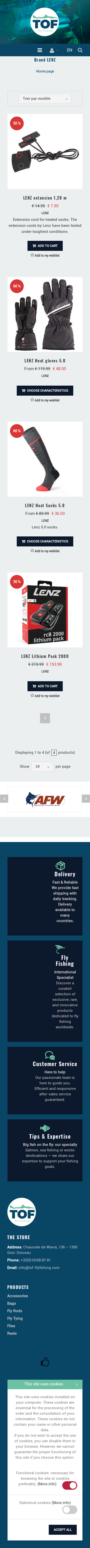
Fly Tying (15, 1318)
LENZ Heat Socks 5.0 (45, 505)
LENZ (45, 213)
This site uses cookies (43, 1384)
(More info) (47, 1484)
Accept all (63, 1529)
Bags (11, 1303)
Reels (12, 1333)
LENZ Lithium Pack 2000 (45, 656)
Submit (19, 1529)
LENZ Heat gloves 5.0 (45, 361)
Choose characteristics (47, 390)
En (69, 50)
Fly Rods (14, 1311)
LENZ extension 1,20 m (45, 198)
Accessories (17, 1296)
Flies (11, 1326)
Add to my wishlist (47, 255)
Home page (45, 71)
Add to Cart (47, 246)
